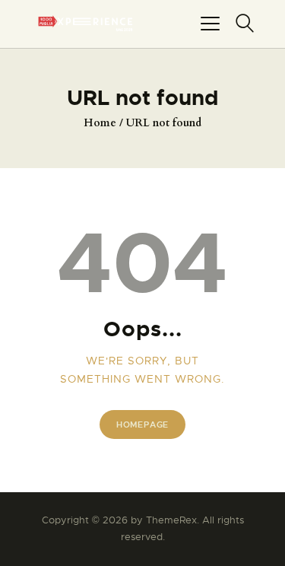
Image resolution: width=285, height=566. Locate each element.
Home (100, 123)
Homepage (142, 424)
